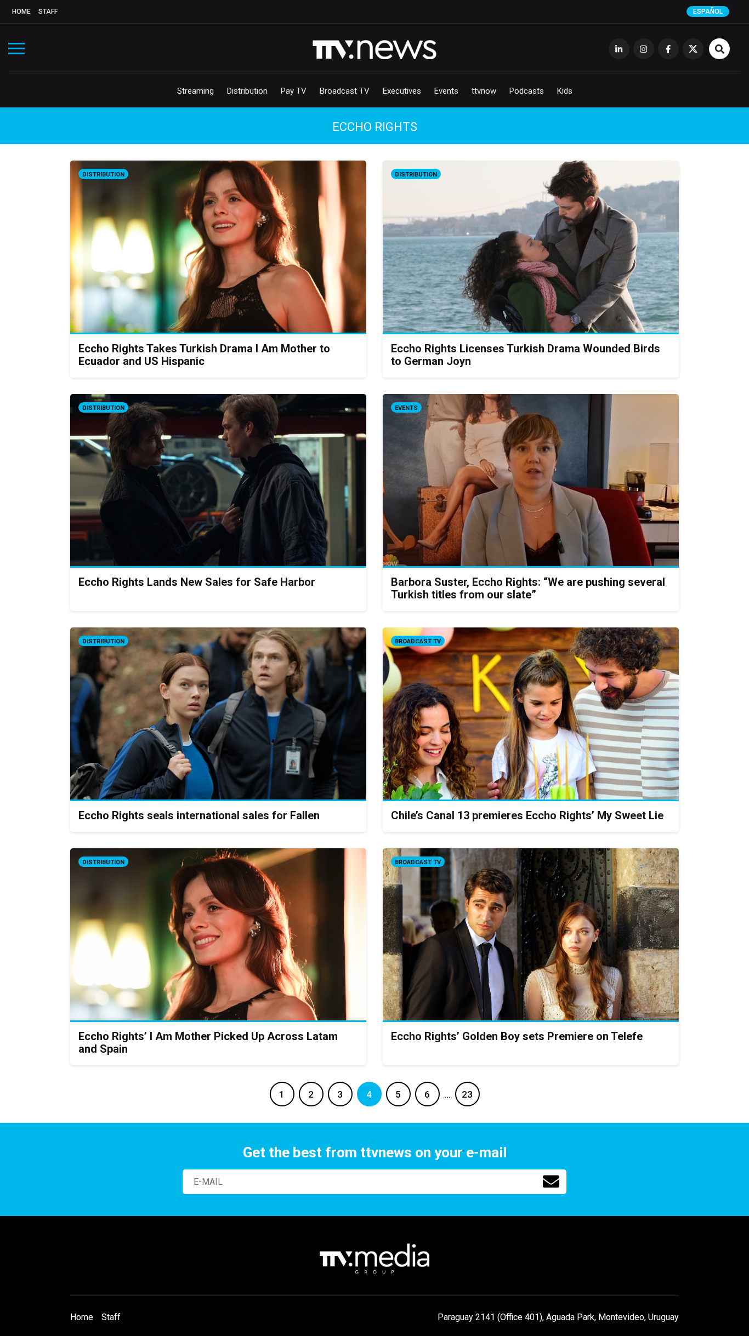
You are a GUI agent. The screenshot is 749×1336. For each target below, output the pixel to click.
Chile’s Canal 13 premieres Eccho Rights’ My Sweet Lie (527, 815)
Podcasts (526, 91)
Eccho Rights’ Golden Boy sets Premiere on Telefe (517, 1036)
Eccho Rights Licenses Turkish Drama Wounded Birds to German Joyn (525, 355)
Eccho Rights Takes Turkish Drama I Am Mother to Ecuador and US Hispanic (204, 355)
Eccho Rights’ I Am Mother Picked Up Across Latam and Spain (208, 1042)
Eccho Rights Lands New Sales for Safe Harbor (196, 582)
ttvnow (484, 91)
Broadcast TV (345, 91)
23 (467, 1094)
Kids (564, 91)
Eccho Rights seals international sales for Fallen (199, 815)
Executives (402, 91)
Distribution (247, 91)
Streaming (195, 91)
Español (708, 11)
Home (21, 11)
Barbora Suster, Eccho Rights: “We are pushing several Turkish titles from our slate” (528, 588)
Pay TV (294, 91)
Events (446, 91)
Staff (48, 11)
